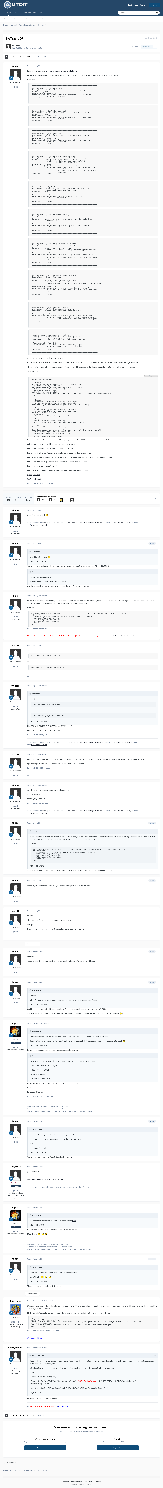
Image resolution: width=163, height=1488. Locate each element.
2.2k (16, 531)
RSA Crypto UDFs (130, 636)
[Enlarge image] (47, 515)
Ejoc (15, 595)
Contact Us (88, 1481)
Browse (8, 13)
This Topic (147, 13)
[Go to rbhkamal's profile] (50, 500)
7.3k (16, 1047)
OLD (58, 522)
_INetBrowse (98, 522)
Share (135, 47)
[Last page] (33, 57)
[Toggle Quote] (31, 551)
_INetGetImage (88, 522)
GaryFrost (15, 1166)
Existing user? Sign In (137, 5)
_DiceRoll (43, 525)
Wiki (16, 13)
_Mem (44, 522)
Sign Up (154, 5)
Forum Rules (40, 19)
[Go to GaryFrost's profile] (72, 500)
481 (16, 617)
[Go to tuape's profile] (8, 46)
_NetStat (123, 522)
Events (28, 19)
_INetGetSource (72, 522)
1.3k (16, 666)
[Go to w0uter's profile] (15, 518)
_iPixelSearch (35, 525)
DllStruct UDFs (118, 636)
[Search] (157, 13)
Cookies (98, 1481)
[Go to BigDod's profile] (61, 500)
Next (28, 57)
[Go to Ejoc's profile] (15, 604)
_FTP (53, 522)
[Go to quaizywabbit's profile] (15, 1356)
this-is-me (15, 1301)
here (71, 1157)
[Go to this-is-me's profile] (15, 1309)
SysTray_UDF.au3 (34, 479)
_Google (129, 522)
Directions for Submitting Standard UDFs (50, 1179)
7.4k (16, 1191)
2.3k (14, 1322)
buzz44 (15, 645)
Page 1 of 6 (42, 57)
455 (16, 1368)
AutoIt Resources (29, 13)
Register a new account (45, 1448)
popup (154, 375)
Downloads (18, 19)
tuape (17, 45)
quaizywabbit (15, 1347)
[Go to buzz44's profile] (15, 654)
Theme (65, 1481)
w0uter (15, 510)
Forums (7, 19)
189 (16, 87)
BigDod (15, 1023)
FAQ (41, 13)
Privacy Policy (76, 1481)
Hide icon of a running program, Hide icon (61, 71)
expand (148, 375)
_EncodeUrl (116, 522)
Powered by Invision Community (81, 1484)
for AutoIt (32, 1179)
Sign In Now (117, 1448)
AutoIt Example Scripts (33, 48)
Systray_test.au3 (33, 475)
